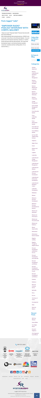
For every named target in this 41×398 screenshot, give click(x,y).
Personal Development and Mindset (35, 262)
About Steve (5, 15)
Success (33, 295)
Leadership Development (35, 189)
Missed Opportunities (35, 228)
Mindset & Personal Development (35, 199)
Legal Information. (26, 393)
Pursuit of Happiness (34, 329)
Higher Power (35, 143)
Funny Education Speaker (35, 112)
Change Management (35, 102)
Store (3, 17)
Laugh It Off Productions (20, 391)
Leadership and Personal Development (35, 173)
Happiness (34, 140)
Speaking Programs (6, 13)
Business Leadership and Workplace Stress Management (35, 74)
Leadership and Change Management (35, 159)
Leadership (34, 155)
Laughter (34, 152)
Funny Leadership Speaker (34, 117)
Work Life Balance (34, 308)
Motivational (34, 231)
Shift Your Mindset (34, 319)
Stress (33, 292)
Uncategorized (35, 302)
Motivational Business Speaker (35, 234)
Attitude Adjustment (34, 68)
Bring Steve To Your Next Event (20, 3)
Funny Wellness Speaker (35, 131)
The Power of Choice (35, 298)
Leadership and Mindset (35, 168)
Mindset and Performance (34, 215)
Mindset (33, 195)
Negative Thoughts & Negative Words (35, 244)
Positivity (34, 279)
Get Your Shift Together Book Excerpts (35, 136)
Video (33, 304)
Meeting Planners (17, 15)
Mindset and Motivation (34, 211)
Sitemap (26, 378)
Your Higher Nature (34, 325)
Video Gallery (37, 376)
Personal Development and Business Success (35, 250)
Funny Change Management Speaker (35, 107)
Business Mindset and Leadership (34, 87)
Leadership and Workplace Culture (35, 184)
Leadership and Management (35, 164)
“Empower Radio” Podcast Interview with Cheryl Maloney (14, 28)
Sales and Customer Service (34, 286)
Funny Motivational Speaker (34, 122)
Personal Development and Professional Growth (35, 269)
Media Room (32, 376)
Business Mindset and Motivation (34, 93)
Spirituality (34, 290)
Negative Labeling (34, 239)
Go (38, 60)
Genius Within (35, 322)
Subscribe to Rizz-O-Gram (17, 378)
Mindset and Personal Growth (35, 220)
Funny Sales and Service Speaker (35, 127)
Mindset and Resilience (34, 224)
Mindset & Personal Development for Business (35, 206)
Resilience (34, 282)
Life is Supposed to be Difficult (35, 334)
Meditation (34, 192)
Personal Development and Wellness (35, 275)
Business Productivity (34, 98)
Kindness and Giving (34, 149)
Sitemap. (31, 393)
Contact (8, 17)
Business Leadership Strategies (34, 82)
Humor (33, 145)
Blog (10, 15)
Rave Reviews (16, 13)
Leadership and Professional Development (35, 179)
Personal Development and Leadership (35, 257)
